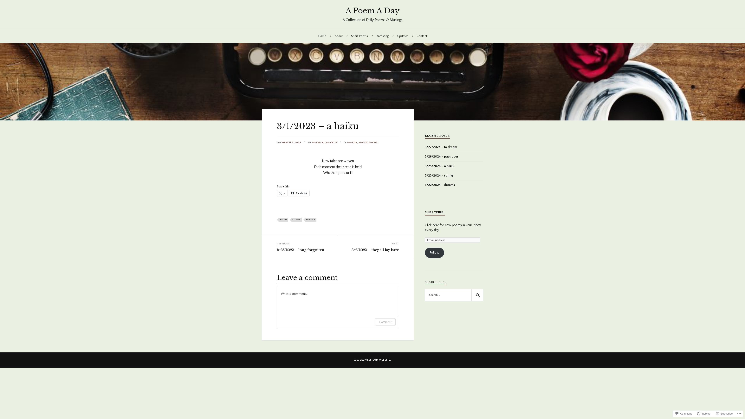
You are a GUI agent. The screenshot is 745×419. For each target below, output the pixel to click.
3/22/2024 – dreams (440, 185)
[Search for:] (454, 295)
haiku (283, 219)
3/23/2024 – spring (439, 175)
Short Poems (359, 36)
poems (296, 219)
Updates (402, 36)
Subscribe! (435, 212)
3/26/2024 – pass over (441, 156)
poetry (310, 219)
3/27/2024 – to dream (441, 147)
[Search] (477, 295)
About (339, 36)
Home (322, 36)
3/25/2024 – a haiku (439, 166)
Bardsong (382, 36)
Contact (422, 36)
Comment (385, 322)
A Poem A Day (373, 10)
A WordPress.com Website (372, 360)
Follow (434, 252)
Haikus (352, 142)
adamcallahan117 (324, 142)
